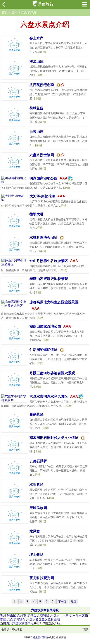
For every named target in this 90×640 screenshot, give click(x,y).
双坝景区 (36, 484)
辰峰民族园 (38, 508)
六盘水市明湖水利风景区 (48, 396)
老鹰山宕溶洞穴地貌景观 (48, 279)
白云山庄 (36, 131)
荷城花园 (36, 108)
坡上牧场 (36, 554)
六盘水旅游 (28, 12)
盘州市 (21, 615)
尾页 (73, 601)
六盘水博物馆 (16, 619)
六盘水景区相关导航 (45, 610)
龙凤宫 (34, 531)
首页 (5, 12)
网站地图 (17, 629)
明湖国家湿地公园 (43, 178)
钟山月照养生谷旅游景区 (48, 261)
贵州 (14, 12)
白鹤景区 (36, 414)
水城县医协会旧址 (43, 237)
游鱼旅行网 (39, 637)
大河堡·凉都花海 (42, 196)
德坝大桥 (36, 214)
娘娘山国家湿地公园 (45, 326)
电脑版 (5, 629)
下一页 (62, 601)
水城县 (31, 615)
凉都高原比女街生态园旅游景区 (53, 302)
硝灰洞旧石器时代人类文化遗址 (53, 438)
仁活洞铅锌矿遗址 (43, 350)
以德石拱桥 (38, 461)
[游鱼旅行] (44, 4)
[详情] (42, 51)
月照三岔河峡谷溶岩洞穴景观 (52, 373)
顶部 (85, 629)
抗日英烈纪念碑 (41, 85)
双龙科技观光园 (41, 578)
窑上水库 (36, 38)
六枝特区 (43, 615)
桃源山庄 (36, 61)
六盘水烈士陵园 (41, 155)
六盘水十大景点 (61, 615)
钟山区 (11, 615)
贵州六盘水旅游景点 (20, 623)
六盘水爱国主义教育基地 (43, 619)
